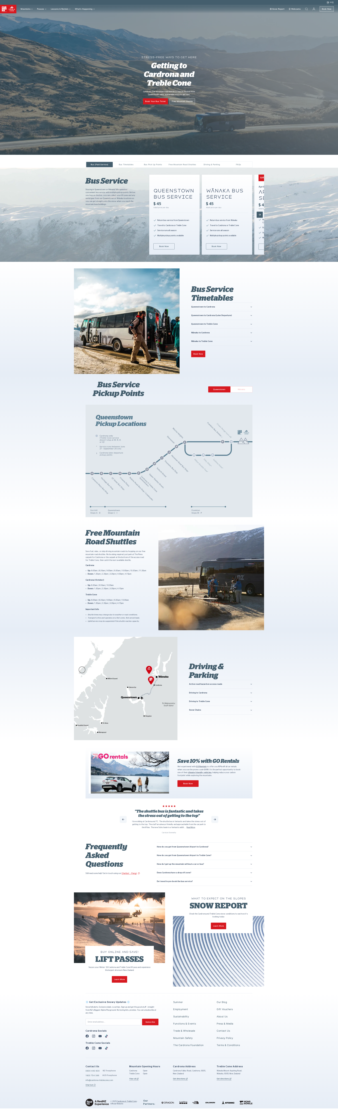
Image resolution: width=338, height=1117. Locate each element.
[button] (306, 9)
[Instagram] (94, 1036)
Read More (191, 827)
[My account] (313, 9)
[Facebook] (88, 1036)
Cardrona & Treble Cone (127, 1101)
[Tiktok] (107, 1036)
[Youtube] (100, 1036)
